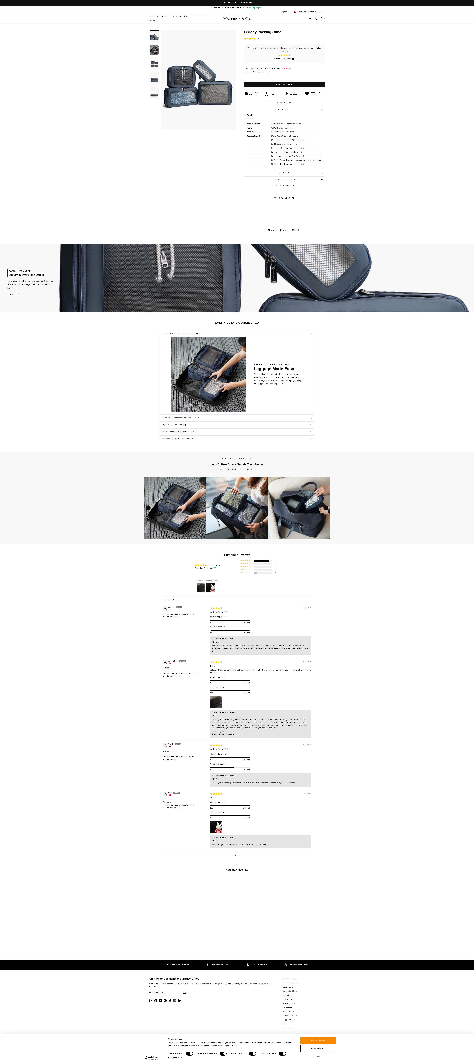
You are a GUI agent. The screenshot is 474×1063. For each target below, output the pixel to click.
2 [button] (235, 855)
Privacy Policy (288, 1012)
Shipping (247, 72)
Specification (284, 109)
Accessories (180, 16)
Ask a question (284, 186)
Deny (318, 1056)
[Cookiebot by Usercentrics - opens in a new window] (151, 1058)
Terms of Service (290, 1016)
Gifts (204, 16)
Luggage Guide (289, 1020)
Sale (194, 16)
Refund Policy (288, 1007)
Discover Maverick (290, 979)
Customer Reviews (291, 983)
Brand (153, 21)
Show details (173, 1057)
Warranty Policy (289, 1003)
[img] (216, 609)
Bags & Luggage (159, 16)
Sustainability (288, 987)
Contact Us (287, 1028)
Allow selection (318, 1048)
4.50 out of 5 (214, 566)
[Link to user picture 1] (216, 702)
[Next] (325, 507)
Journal (286, 995)
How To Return (289, 999)
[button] (250, 39)
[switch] (223, 1054)
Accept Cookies (318, 1040)
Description (284, 103)
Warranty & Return (284, 179)
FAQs (285, 1024)
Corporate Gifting (290, 991)
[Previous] (148, 507)
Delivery (284, 173)
